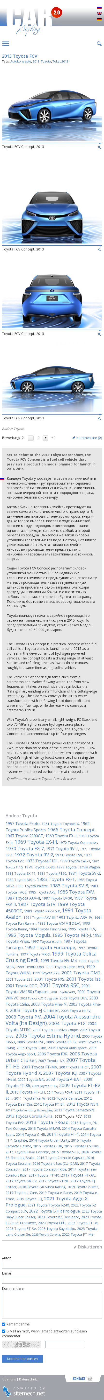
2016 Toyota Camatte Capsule (60, 1157)
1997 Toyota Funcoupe (50, 947)
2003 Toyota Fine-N (49, 1004)
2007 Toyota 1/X (51, 1060)
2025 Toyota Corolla (46, 1235)
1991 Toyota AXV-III (39, 917)
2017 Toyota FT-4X (44, 1175)
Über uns (9, 1379)
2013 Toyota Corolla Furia (29, 1116)
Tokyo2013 (60, 61)
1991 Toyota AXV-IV (74, 917)
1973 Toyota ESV (68, 855)
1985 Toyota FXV (75, 892)
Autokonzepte (20, 61)
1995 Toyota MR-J (71, 935)
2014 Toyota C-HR (30, 1134)
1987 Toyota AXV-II (23, 898)
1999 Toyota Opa (30, 966)
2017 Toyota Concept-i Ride (44, 1169)
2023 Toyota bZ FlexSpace (58, 1217)
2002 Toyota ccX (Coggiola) (39, 998)
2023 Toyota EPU (52, 1222)
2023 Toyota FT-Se (21, 1228)
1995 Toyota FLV (81, 929)
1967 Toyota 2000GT (24, 836)
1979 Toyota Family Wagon (78, 867)
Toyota (46, 61)
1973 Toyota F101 (42, 861)
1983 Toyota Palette (32, 886)
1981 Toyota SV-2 (84, 873)
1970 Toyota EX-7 (25, 848)
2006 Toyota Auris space (67, 1048)
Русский (99, 8)
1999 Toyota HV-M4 (58, 960)
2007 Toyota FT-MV (39, 1067)
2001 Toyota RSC (59, 985)
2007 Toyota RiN (31, 1079)
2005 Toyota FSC (30, 1042)
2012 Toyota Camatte (64, 1098)
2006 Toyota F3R (52, 1054)
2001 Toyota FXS (49, 979)
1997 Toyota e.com (46, 941)
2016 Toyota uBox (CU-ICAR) (55, 1163)
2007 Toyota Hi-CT (74, 1067)
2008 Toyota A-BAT (64, 1079)
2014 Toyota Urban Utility (49, 1140)
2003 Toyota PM (23, 1017)
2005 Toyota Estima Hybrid (47, 1035)
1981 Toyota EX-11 (21, 873)
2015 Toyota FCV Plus (81, 1146)
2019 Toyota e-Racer (55, 1192)
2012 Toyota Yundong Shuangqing (29, 1110)
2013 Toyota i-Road (47, 1122)
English (99, 13)
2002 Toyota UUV (73, 998)
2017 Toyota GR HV (21, 1181)
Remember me (18, 1324)
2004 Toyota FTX (67, 1023)
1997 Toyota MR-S (35, 954)
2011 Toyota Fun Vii (29, 1098)
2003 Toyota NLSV (75, 1010)
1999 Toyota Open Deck (65, 966)
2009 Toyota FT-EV (44, 1086)
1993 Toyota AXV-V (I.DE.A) (59, 923)
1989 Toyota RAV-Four (42, 911)
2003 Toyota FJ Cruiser (34, 1010)
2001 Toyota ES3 (19, 979)
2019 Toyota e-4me (82, 1187)
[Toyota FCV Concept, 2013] (52, 139)
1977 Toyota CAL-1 (75, 861)
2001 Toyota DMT (81, 973)
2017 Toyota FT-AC (78, 1175)
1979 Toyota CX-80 (39, 867)
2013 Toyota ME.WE (44, 1128)
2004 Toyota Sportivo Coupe (55, 1029)
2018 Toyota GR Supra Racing (41, 1187)
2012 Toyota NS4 (82, 1104)
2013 (36, 61)
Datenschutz (28, 1379)
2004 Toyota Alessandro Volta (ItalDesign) (53, 1019)
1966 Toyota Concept (71, 829)
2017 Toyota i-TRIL (53, 1181)
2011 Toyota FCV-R (60, 1092)
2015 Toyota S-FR (65, 1152)
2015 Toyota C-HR (47, 1146)
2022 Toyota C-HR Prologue (54, 1211)
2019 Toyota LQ (29, 1199)
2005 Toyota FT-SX (61, 1042)
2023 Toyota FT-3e (82, 1222)
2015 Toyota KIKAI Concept (27, 1152)
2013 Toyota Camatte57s (74, 1110)
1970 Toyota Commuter (78, 842)
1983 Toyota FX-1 (56, 879)
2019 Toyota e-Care (21, 1192)
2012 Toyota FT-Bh (49, 1104)
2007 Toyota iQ (60, 1073)
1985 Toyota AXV (41, 892)
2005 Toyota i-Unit (31, 1048)
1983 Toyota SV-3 (69, 885)
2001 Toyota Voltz (63, 992)
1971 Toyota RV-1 (62, 848)
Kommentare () (89, 437)
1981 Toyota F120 (51, 873)
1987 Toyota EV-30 (57, 898)
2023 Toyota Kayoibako (56, 1228)
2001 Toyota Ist (83, 979)
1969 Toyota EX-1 (61, 836)
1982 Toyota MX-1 (20, 879)
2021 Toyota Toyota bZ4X (48, 1205)
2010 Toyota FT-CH (27, 1092)
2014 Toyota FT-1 (63, 1134)
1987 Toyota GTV (36, 904)
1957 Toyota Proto (23, 823)
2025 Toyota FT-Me (77, 1234)
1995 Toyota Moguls (28, 935)
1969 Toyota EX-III (36, 842)
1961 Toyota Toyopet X (60, 823)
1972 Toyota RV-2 (34, 855)
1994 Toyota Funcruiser (47, 929)
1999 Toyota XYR (45, 973)
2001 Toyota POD (21, 985)
